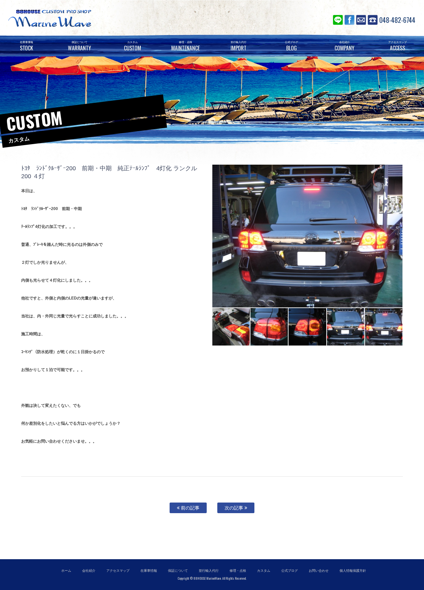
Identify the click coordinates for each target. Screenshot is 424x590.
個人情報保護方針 (353, 570)
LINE (338, 20)
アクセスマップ (118, 570)
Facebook (349, 20)
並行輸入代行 (209, 570)
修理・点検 (238, 570)
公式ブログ (289, 570)
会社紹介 (88, 570)
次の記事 (234, 507)
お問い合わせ (361, 20)
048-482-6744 (397, 20)
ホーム (66, 570)
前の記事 (189, 507)
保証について (178, 570)
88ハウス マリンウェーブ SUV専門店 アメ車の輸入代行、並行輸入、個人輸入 (89, 18)
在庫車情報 (148, 570)
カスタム (263, 570)
